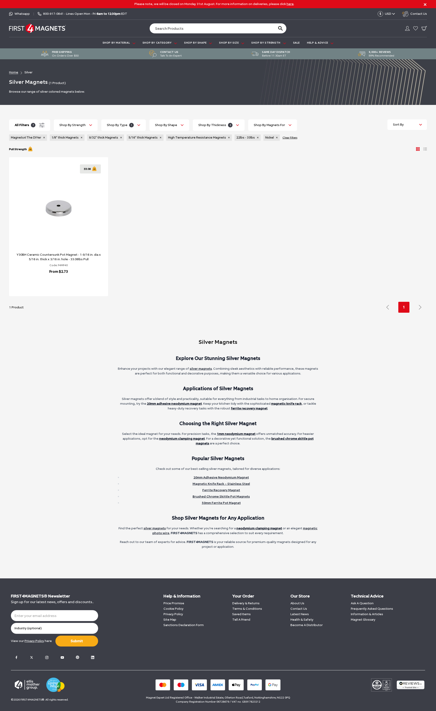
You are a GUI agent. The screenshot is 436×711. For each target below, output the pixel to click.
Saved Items (241, 614)
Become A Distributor (306, 625)
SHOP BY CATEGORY (157, 43)
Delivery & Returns (246, 603)
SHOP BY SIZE (229, 43)
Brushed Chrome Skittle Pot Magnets (221, 496)
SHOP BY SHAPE (195, 43)
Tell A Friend (241, 619)
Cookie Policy (173, 609)
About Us (297, 603)
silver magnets (201, 369)
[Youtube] (62, 657)
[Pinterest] (77, 657)
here (290, 4)
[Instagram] (46, 657)
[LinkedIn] (92, 657)
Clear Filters (289, 137)
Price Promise (174, 603)
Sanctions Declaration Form (184, 625)
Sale (296, 43)
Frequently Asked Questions (372, 609)
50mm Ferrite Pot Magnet (221, 503)
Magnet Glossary (363, 619)
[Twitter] (31, 657)
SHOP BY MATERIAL (117, 43)
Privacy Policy (173, 614)
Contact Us (298, 609)
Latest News (299, 614)
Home (13, 72)
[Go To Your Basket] (424, 28)
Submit (77, 641)
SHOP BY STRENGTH (266, 43)
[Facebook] (16, 657)
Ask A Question (362, 603)
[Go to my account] (407, 28)
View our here (31, 641)
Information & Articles (367, 614)
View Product (53, 283)
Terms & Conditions (247, 609)
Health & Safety (301, 619)
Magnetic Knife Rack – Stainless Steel (221, 484)
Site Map (170, 619)
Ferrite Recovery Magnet (221, 490)
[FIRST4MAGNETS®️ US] (37, 28)
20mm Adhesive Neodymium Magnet (221, 477)
